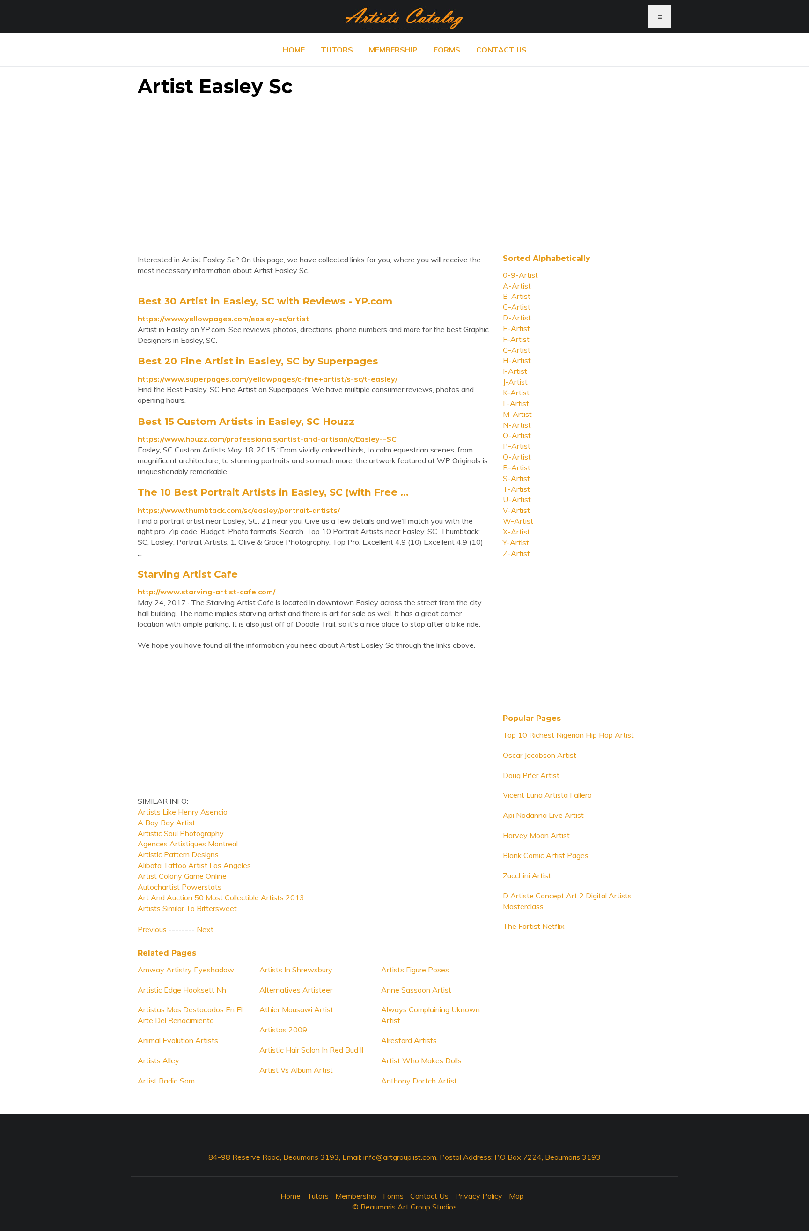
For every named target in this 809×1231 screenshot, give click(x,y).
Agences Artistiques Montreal (188, 843)
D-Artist (517, 317)
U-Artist (517, 499)
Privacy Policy (478, 1196)
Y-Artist (516, 542)
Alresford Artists (409, 1040)
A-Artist (517, 285)
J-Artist (515, 381)
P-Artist (516, 446)
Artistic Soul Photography (181, 833)
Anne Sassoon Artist (416, 989)
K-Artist (516, 392)
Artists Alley (158, 1060)
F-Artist (516, 339)
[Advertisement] (404, 174)
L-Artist (516, 403)
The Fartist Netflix (534, 926)
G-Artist (516, 350)
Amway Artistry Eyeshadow (186, 969)
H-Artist (517, 360)
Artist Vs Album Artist (296, 1070)
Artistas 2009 (283, 1029)
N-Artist (517, 425)
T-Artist (516, 489)
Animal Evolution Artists (178, 1040)
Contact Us (501, 49)
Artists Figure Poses (415, 969)
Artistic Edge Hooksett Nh (182, 989)
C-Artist (516, 306)
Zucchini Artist (527, 875)
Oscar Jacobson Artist (539, 755)
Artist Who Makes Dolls (421, 1060)
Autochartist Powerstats (179, 886)
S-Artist (516, 478)
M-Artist (517, 414)
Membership (393, 49)
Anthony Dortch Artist (419, 1080)
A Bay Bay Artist (166, 822)
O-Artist (517, 435)
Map (516, 1196)
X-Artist (516, 531)
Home (294, 49)
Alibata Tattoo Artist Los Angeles (194, 865)
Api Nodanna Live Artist (543, 815)
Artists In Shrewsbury (295, 969)
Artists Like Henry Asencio (183, 811)
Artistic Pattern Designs (178, 854)
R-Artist (516, 467)
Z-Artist (516, 553)
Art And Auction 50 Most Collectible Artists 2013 (221, 897)
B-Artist (516, 296)
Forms (447, 49)
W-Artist (518, 521)
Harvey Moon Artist (536, 835)
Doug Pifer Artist (531, 775)
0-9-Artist (520, 275)
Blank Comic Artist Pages (545, 855)
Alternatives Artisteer (295, 989)
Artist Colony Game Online (182, 876)
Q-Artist (517, 456)
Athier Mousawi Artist (296, 1009)
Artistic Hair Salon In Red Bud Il (311, 1049)
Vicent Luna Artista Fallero (547, 795)
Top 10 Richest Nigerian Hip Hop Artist (568, 735)
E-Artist (516, 328)
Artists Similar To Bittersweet (187, 908)
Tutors (337, 49)
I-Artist (515, 371)
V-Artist (516, 510)
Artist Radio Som (166, 1080)
